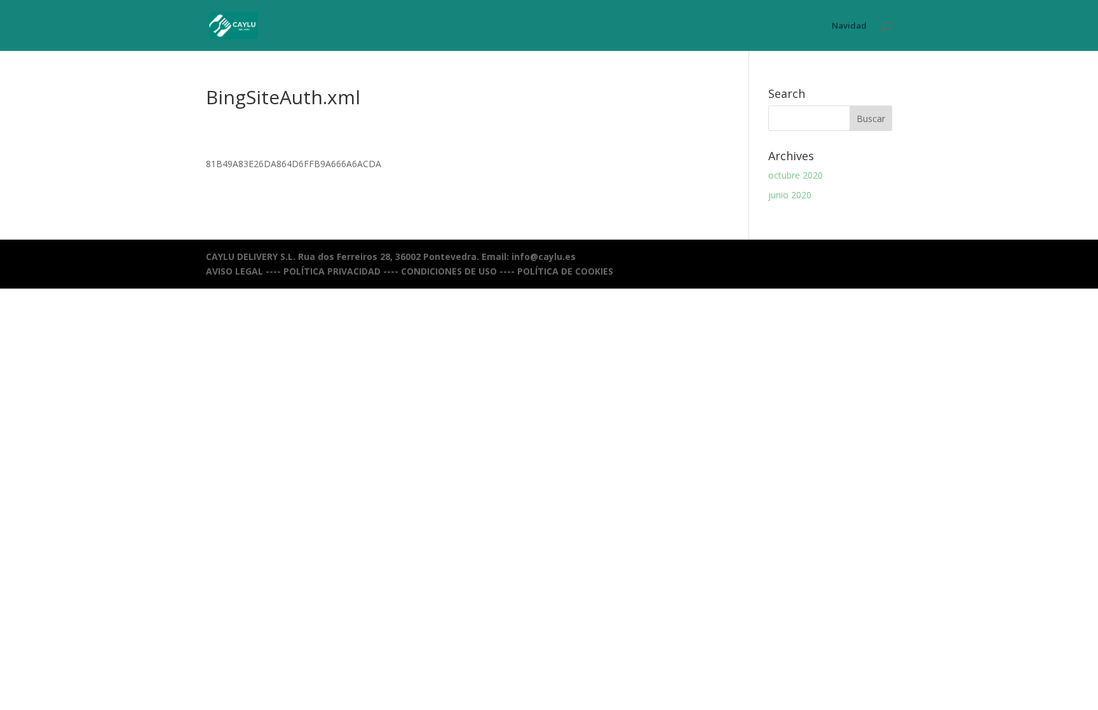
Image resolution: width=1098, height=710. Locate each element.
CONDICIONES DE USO (449, 271)
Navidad (849, 26)
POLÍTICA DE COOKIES (565, 271)
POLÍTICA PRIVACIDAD (332, 271)
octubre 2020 (795, 175)
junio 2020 (789, 195)
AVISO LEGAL (234, 271)
